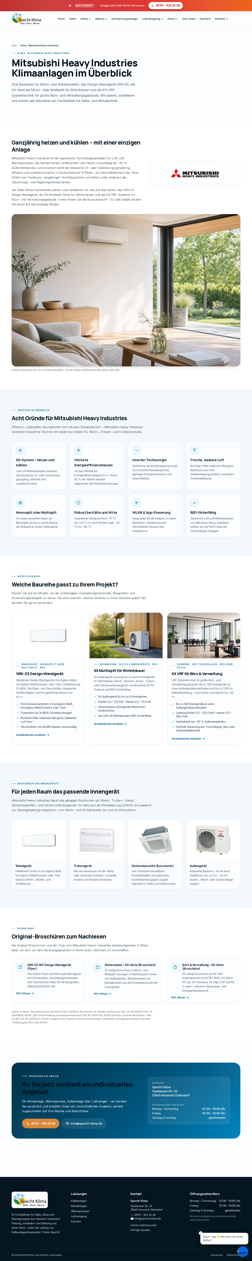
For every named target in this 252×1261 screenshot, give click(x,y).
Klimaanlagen (79, 1206)
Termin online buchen (143, 1225)
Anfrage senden (140, 1229)
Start (61, 19)
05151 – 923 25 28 (43, 1123)
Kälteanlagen (79, 1200)
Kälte (72, 19)
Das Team (188, 19)
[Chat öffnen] (242, 1251)
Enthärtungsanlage (125, 19)
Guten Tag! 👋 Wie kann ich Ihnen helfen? (223, 1238)
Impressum (217, 1255)
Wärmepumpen (80, 1211)
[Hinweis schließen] (201, 1233)
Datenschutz (233, 1255)
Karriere (205, 19)
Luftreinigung (79, 1216)
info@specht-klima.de (86, 1123)
